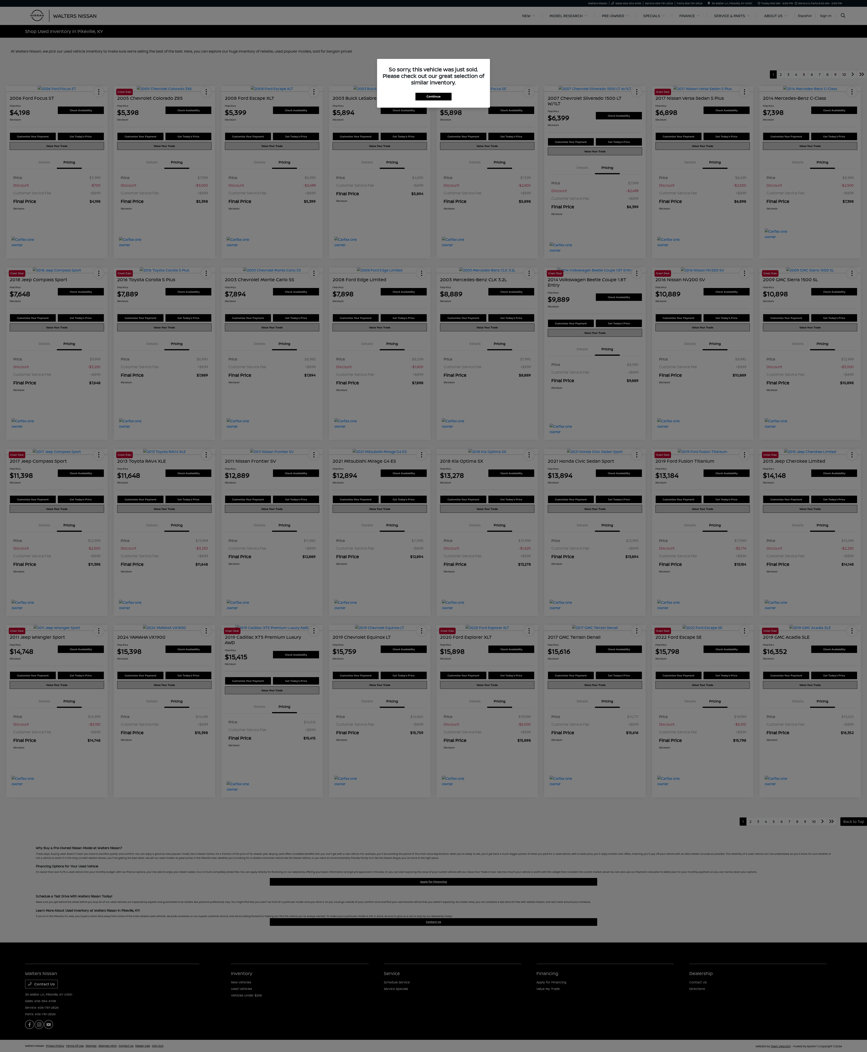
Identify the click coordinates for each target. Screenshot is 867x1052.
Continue (433, 96)
